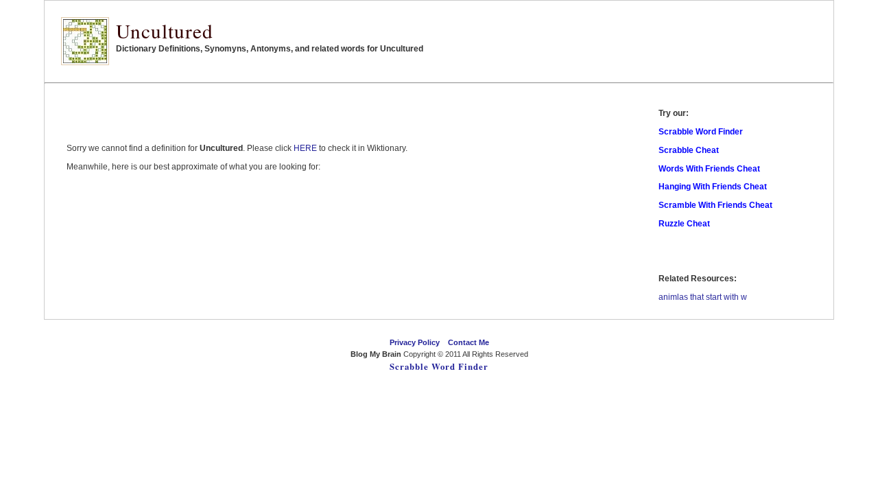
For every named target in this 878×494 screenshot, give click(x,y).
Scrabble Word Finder (439, 366)
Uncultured (164, 30)
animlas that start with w (702, 297)
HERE (305, 148)
